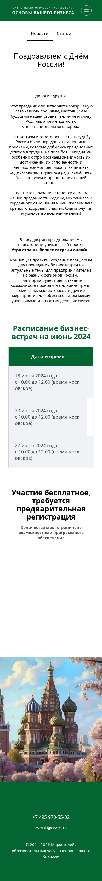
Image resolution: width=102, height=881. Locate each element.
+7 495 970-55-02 (51, 817)
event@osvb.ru (51, 827)
